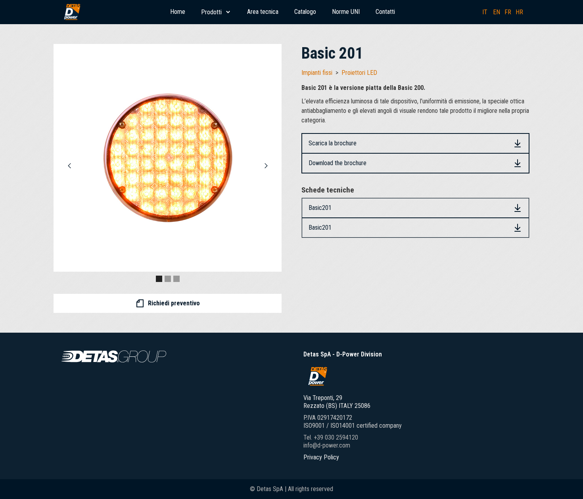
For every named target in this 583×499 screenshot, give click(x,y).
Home (177, 11)
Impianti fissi (316, 72)
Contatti (385, 11)
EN (496, 12)
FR (507, 12)
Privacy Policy (321, 457)
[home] (72, 12)
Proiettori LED (359, 72)
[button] (216, 12)
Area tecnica (262, 11)
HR (519, 12)
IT (484, 12)
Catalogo (305, 11)
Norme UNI (346, 11)
